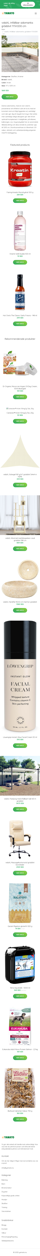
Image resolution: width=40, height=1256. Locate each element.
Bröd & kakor (7, 1188)
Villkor (4, 1233)
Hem (3, 29)
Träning (4, 1207)
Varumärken (6, 1211)
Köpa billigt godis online (10, 1196)
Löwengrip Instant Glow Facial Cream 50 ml (20, 737)
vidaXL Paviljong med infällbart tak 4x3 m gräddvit (20, 800)
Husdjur (4, 1200)
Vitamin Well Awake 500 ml (20, 254)
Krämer (20, 76)
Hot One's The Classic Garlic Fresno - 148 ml (20, 315)
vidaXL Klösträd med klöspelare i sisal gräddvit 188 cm (20, 539)
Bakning (5, 1180)
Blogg (4, 1225)
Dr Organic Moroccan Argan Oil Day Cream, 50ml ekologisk (20, 387)
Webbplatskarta (8, 1241)
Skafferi (14, 76)
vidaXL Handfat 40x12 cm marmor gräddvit (20, 602)
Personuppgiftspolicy (9, 1237)
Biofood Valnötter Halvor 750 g (20, 1111)
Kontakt (4, 1229)
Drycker (5, 1192)
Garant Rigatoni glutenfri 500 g (20, 926)
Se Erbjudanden (28, 4)
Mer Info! (9, 97)
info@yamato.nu (8, 1168)
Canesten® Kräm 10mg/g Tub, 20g (20, 413)
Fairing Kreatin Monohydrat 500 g (20, 192)
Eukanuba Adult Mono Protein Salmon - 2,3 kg (20, 1049)
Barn (3, 1184)
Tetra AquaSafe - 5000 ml (20, 988)
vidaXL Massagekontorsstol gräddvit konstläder (20, 863)
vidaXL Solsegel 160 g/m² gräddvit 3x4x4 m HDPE (20, 475)
